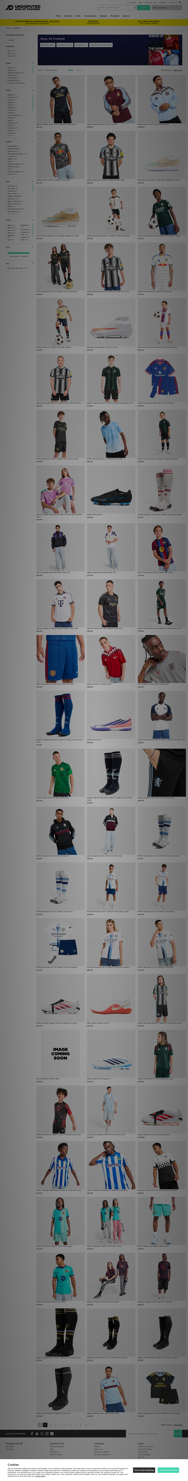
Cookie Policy (40, 1476)
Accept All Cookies (168, 1470)
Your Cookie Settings (144, 1470)
